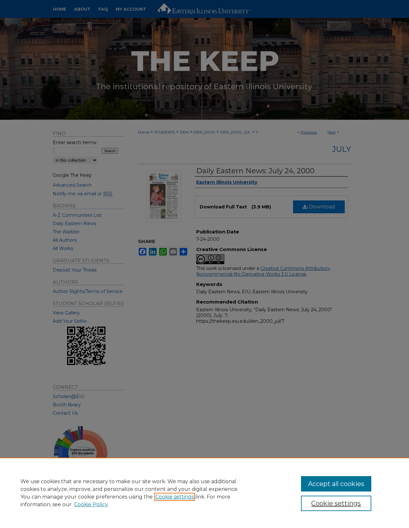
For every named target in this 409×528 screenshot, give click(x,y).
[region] (204, 493)
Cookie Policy (91, 504)
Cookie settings (174, 497)
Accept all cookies (336, 484)
